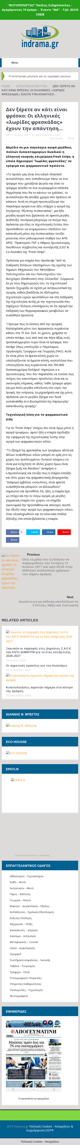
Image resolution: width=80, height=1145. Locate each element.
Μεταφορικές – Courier (24, 942)
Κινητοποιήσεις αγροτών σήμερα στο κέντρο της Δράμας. (39, 689)
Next (70, 597)
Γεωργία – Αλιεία (20, 900)
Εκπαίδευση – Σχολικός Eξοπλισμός (32, 912)
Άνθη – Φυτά (18, 882)
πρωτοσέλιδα (27, 1098)
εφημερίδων (43, 1098)
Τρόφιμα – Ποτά (20, 972)
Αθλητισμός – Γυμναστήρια (26, 876)
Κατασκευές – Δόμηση (24, 930)
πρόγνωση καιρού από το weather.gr (32, 855)
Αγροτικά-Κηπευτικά (47, 135)
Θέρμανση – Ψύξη (21, 924)
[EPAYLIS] (40, 793)
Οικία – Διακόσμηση (22, 948)
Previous (33, 554)
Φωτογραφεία (19, 996)
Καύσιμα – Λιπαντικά (23, 936)
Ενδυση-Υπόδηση (21, 918)
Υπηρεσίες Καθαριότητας (25, 984)
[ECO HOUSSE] (16, 753)
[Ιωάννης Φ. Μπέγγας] (21, 725)
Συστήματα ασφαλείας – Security (30, 960)
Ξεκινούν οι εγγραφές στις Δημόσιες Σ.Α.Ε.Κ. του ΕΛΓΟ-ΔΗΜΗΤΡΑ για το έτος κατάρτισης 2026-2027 (39, 652)
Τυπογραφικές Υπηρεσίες (26, 978)
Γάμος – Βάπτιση (20, 894)
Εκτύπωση (56, 138)
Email (71, 138)
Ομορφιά (15, 954)
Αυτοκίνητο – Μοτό (22, 888)
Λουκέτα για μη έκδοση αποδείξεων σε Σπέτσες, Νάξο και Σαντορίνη (48, 603)
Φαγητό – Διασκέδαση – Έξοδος (29, 906)
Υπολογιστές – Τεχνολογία (26, 990)
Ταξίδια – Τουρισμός (22, 966)
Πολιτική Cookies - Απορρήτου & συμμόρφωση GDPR (49, 1128)
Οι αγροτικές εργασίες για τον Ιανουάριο (36, 665)
